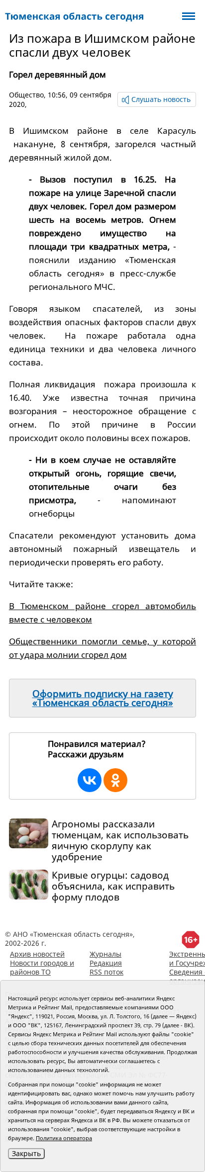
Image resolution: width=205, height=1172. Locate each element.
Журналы (105, 954)
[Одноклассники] (115, 780)
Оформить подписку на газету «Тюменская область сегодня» (102, 698)
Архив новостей (37, 954)
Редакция (106, 963)
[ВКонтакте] (90, 780)
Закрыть (26, 1153)
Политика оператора (64, 1138)
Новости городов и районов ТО (42, 967)
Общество (26, 94)
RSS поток (106, 972)
